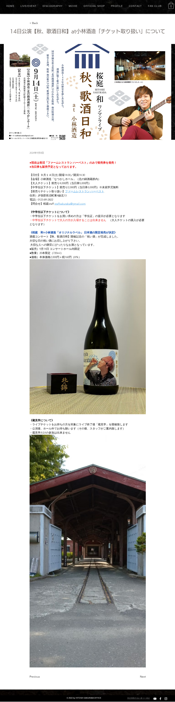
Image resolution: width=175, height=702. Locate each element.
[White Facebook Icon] (160, 698)
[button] (171, 5)
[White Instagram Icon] (166, 698)
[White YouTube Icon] (155, 698)
